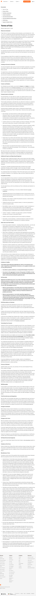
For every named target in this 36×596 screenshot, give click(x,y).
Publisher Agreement (7, 13)
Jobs (19, 560)
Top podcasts (2, 561)
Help (19, 558)
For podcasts (11, 564)
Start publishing (27, 1)
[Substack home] (1, 1)
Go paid (10, 561)
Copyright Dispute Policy (8, 16)
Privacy (22, 593)
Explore (1, 557)
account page (20, 336)
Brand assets (30, 564)
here (16, 168)
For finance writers (11, 568)
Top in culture (2, 563)
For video (10, 563)
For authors (11, 570)
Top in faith (2, 575)
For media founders (11, 576)
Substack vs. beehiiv (11, 578)
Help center (30, 560)
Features (29, 566)
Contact (20, 566)
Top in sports (2, 569)
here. (33, 169)
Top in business (2, 576)
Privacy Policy (5, 11)
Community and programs (30, 562)
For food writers (12, 572)
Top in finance (2, 567)
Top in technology (2, 573)
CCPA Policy (5, 20)
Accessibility (28, 593)
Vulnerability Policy (21, 564)
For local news (11, 573)
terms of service (29, 404)
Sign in (33, 1)
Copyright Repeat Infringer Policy (9, 18)
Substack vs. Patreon (11, 581)
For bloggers (11, 566)
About (20, 557)
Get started (11, 559)
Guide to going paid (31, 558)
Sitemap (20, 567)
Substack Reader (3, 560)
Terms (25, 593)
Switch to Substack (10, 558)
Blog (19, 561)
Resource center (30, 557)
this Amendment (27, 440)
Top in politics (2, 570)
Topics (1, 578)
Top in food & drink (2, 566)
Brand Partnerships (31, 567)
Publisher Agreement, (16, 87)
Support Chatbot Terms (7, 22)
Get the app (2, 558)
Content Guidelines (6, 14)
